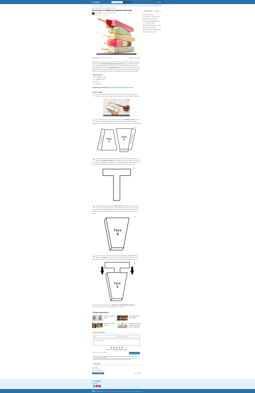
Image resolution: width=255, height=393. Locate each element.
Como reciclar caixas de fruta (109, 324)
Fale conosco (114, 391)
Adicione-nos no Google (135, 58)
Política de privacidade (131, 391)
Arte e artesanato (109, 5)
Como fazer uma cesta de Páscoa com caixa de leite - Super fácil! (134, 325)
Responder (101, 373)
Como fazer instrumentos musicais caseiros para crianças (152, 22)
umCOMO (93, 5)
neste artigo (135, 259)
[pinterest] (99, 386)
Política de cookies (139, 391)
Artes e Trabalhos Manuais (100, 5)
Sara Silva (98, 15)
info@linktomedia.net (126, 359)
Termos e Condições (121, 391)
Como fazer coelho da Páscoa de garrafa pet (121, 88)
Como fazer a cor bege (150, 27)
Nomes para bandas (149, 15)
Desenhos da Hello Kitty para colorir (153, 25)
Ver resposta (95, 373)
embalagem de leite (99, 96)
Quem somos (109, 391)
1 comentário (114, 12)
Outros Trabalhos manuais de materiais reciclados (136, 5)
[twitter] (94, 386)
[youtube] (97, 386)
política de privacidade (103, 352)
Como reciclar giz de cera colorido (134, 317)
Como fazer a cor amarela (150, 32)
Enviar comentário (134, 353)
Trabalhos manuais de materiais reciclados (120, 5)
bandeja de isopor (135, 161)
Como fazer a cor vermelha (151, 19)
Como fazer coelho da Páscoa (109, 317)
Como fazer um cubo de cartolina (152, 17)
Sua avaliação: (108, 349)
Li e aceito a (100, 352)
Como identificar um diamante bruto (153, 30)
